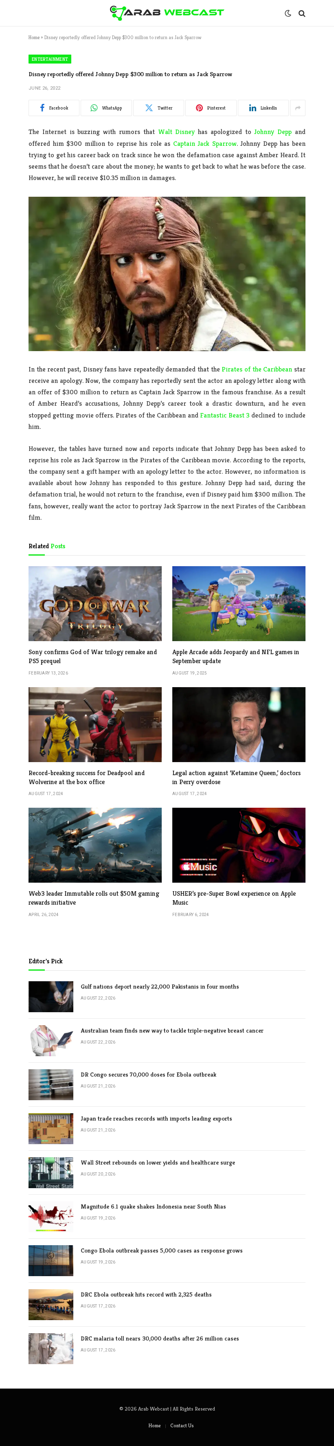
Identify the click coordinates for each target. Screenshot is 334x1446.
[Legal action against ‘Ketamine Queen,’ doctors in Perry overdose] (238, 724)
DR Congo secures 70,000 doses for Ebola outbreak (148, 1074)
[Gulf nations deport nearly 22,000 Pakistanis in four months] (51, 996)
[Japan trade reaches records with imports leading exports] (51, 1128)
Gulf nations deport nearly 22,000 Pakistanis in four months (160, 986)
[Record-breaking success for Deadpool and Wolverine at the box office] (95, 724)
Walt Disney (176, 131)
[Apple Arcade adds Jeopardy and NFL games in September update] (238, 603)
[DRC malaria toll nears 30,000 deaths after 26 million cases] (51, 1348)
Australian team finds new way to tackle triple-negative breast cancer (172, 1030)
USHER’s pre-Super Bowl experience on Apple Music (234, 898)
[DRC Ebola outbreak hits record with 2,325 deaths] (51, 1304)
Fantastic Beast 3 (225, 415)
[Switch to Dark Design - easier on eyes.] (288, 13)
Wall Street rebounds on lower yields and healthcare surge (158, 1162)
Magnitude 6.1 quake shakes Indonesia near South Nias (153, 1206)
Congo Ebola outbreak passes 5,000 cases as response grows (162, 1250)
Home (34, 37)
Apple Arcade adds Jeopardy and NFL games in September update (235, 656)
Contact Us (182, 1425)
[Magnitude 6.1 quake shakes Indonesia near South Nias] (51, 1216)
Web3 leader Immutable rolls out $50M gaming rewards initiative (94, 898)
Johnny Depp (273, 131)
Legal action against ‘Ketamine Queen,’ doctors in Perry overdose (236, 777)
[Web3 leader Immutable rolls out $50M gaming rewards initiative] (95, 845)
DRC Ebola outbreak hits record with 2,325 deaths (146, 1294)
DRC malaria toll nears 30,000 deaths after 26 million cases (160, 1338)
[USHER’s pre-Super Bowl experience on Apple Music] (238, 845)
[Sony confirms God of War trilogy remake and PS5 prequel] (95, 603)
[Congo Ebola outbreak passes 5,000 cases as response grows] (51, 1260)
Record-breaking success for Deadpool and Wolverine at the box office (87, 777)
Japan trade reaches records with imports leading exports (156, 1118)
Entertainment (50, 59)
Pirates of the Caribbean (257, 369)
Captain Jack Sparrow (205, 143)
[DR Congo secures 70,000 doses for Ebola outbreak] (51, 1084)
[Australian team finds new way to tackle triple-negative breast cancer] (51, 1040)
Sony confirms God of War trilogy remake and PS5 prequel (93, 656)
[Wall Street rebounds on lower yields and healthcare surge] (51, 1172)
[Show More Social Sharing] (297, 108)
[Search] (301, 13)
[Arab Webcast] (167, 13)
